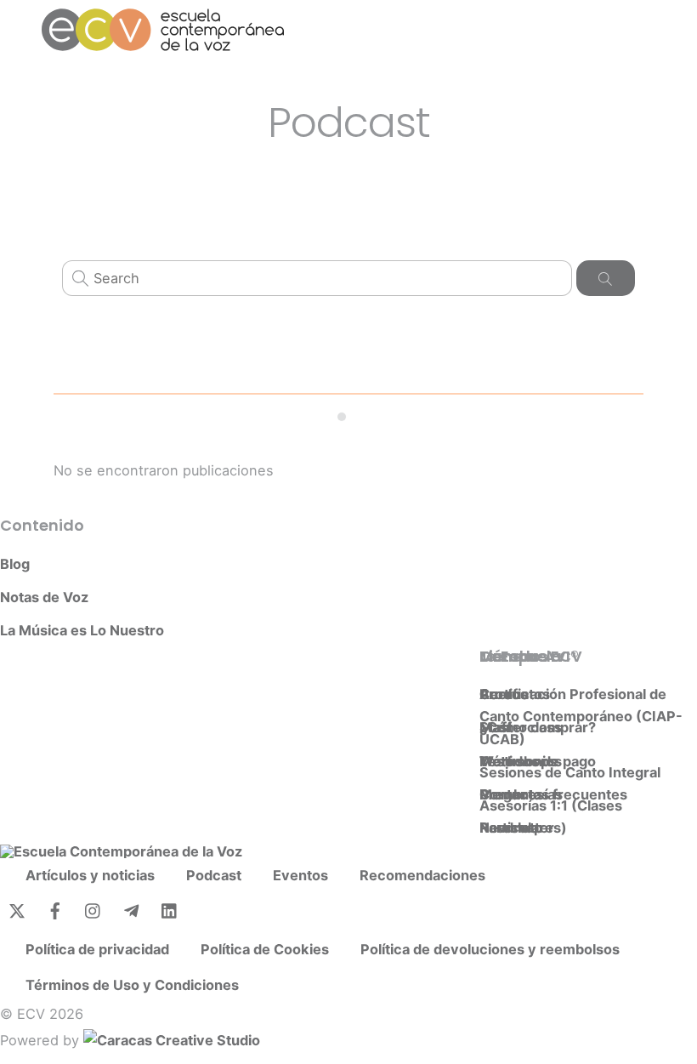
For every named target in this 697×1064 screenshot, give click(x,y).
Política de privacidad (97, 949)
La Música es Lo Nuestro (82, 630)
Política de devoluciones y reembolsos (490, 949)
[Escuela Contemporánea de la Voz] (163, 44)
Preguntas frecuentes (553, 794)
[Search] (605, 277)
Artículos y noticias (90, 875)
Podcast (213, 875)
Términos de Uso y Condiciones (132, 984)
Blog (15, 563)
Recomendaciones (422, 875)
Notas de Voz (44, 597)
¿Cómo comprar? (537, 727)
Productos (514, 694)
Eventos (300, 875)
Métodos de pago (537, 761)
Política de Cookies (265, 949)
